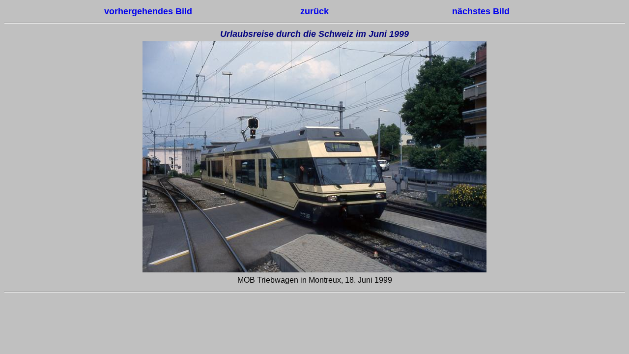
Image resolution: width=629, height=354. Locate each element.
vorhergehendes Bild (148, 11)
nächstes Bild (481, 11)
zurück (314, 11)
